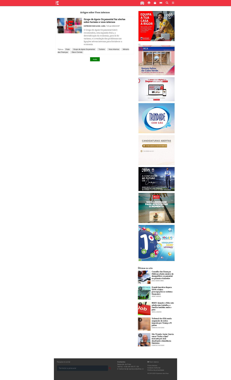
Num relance (154, 362)
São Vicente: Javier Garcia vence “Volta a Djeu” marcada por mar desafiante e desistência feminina (163, 338)
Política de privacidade (156, 370)
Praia (68, 49)
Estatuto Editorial (154, 368)
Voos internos (113, 49)
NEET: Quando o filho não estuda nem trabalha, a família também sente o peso (163, 306)
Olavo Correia (76, 52)
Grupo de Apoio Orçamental (84, 49)
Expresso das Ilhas (92, 26)
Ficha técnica (152, 365)
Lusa (103, 26)
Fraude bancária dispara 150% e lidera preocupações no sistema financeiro (162, 290)
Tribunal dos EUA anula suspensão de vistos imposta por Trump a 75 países (162, 321)
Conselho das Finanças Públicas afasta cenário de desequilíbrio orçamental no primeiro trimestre (162, 275)
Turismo (101, 49)
